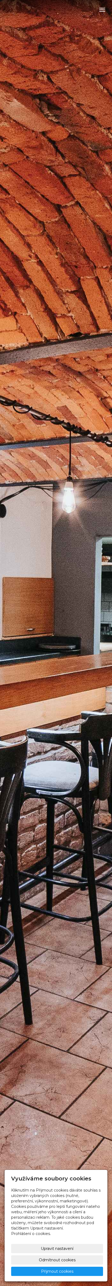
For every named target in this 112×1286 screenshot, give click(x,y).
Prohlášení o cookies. (31, 1233)
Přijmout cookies (57, 1271)
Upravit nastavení (57, 1248)
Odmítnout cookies (57, 1260)
